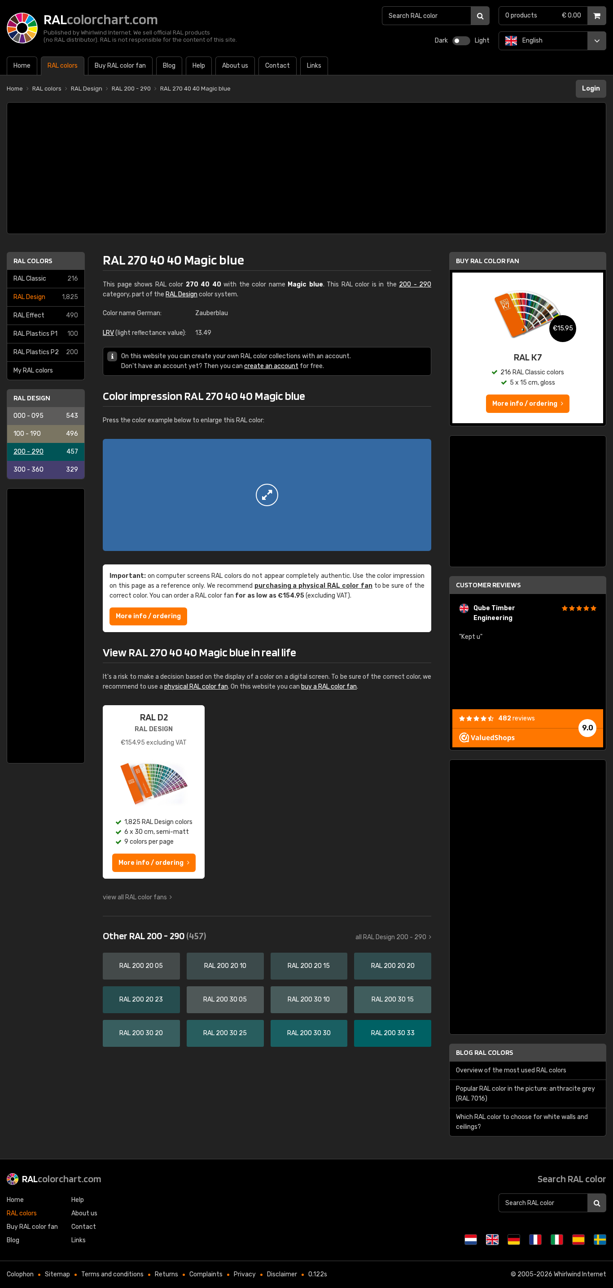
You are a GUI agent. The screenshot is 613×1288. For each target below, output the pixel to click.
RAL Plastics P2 (45, 352)
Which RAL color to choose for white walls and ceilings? (522, 1122)
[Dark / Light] (461, 40)
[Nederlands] (470, 1239)
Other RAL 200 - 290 (154, 935)
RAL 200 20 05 (141, 966)
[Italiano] (557, 1239)
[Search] (480, 15)
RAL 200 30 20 (141, 1033)
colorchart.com (61, 1178)
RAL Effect (45, 315)
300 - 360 (45, 469)
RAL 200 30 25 (225, 1033)
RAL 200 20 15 (309, 966)
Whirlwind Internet (580, 1274)
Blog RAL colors (484, 1052)
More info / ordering (148, 616)
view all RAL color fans (135, 897)
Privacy (245, 1274)
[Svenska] (600, 1239)
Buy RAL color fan (487, 260)
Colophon (20, 1274)
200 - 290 (45, 451)
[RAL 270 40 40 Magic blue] (267, 495)
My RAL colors (33, 370)
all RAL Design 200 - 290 (390, 937)
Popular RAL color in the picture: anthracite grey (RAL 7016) (525, 1093)
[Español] (578, 1239)
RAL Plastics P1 (45, 334)
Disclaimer (282, 1274)
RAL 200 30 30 (309, 1033)
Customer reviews (488, 585)
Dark (441, 40)
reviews (516, 718)
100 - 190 (45, 434)
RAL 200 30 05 (225, 999)
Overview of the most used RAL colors (511, 1070)
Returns (166, 1274)
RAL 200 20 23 (141, 999)
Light (482, 40)
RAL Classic (45, 278)
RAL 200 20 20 (393, 966)
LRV (108, 333)
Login (591, 88)
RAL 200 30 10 (309, 999)
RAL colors (32, 260)
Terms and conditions (112, 1274)
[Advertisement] (306, 168)
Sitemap (57, 1274)
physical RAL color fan (196, 686)
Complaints (206, 1274)
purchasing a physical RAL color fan (313, 586)
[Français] (535, 1239)
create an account (271, 366)
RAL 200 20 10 (225, 966)
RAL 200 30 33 (393, 1033)
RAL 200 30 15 (393, 999)
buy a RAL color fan (329, 686)
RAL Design (45, 297)
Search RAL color (572, 1178)
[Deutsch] (514, 1239)
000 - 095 (45, 416)
